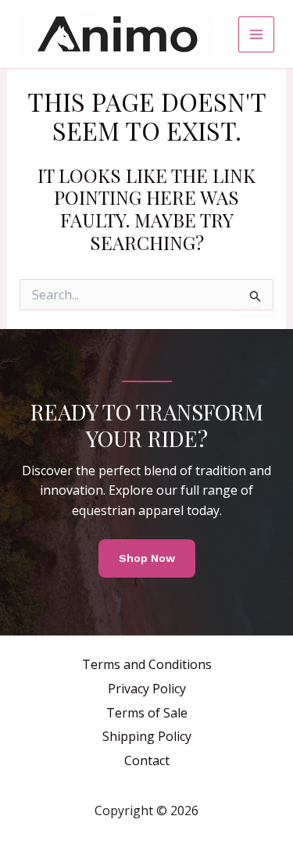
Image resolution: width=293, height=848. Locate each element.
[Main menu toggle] (256, 34)
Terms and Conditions (147, 664)
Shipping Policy (146, 736)
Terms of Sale (147, 712)
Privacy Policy (147, 688)
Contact (147, 760)
